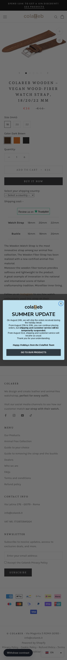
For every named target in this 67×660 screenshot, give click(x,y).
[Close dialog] (60, 303)
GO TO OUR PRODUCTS (33, 352)
